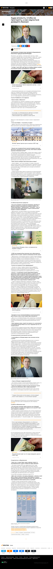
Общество (14, 548)
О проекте (3, 557)
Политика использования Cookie (6, 558)
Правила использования (10, 557)
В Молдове (21, 532)
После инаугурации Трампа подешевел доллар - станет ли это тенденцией (26, 85)
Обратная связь (35, 558)
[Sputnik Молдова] (5, 8)
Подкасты (32, 548)
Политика (3, 548)
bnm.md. (13, 402)
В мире (49, 548)
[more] (40, 88)
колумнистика (44, 548)
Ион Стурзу (33, 532)
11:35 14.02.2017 (13, 24)
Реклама (16, 557)
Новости (17, 532)
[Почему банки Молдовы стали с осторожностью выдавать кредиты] (26, 237)
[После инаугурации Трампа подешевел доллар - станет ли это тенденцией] (26, 76)
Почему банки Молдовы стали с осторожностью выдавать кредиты (24, 247)
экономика (27, 534)
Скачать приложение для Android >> (19, 530)
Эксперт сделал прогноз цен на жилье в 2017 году (25, 143)
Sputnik (39, 64)
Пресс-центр (26, 557)
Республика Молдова (27, 532)
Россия (27, 548)
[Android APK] (4, 562)
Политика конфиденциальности (34, 557)
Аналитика (37, 548)
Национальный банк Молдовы (15, 534)
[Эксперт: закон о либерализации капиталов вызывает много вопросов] (26, 300)
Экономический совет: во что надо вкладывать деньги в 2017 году (26, 454)
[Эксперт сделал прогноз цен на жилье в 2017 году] (26, 134)
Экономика (14, 141)
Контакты (20, 557)
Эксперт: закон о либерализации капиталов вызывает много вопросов (26, 309)
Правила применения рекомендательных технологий (22, 558)
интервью (22, 534)
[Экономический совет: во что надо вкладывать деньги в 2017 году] (26, 444)
